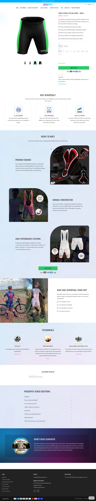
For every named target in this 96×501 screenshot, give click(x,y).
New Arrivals (23, 8)
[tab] (25, 63)
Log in (86, 4)
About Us (4, 477)
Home (17, 8)
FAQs (62, 8)
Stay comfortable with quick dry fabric (70, 27)
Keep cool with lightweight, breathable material (73, 29)
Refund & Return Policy (7, 482)
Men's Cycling (44, 8)
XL (74, 51)
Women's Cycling (54, 8)
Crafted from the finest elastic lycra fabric (71, 38)
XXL (78, 51)
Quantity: (60, 54)
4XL (87, 51)
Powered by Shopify (79, 498)
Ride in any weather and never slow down (71, 32)
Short (60, 46)
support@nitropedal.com (40, 477)
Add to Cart (48, 268)
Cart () (89, 4)
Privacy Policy (5, 484)
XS (59, 51)
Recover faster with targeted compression (71, 35)
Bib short (66, 46)
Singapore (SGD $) (6, 498)
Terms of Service (6, 486)
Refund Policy (5, 488)
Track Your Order (75, 8)
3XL (82, 51)
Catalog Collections (33, 8)
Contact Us (67, 8)
